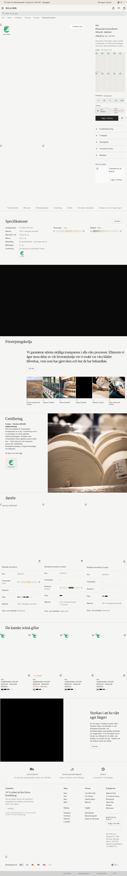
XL (116, 100)
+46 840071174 (111, 846)
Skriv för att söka (11, 13)
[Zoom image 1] (42, 84)
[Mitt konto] (113, 8)
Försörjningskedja (42, 208)
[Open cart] (124, 8)
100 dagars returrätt (104, 2)
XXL (122, 100)
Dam (65, 793)
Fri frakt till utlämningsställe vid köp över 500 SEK (22, 2)
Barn (65, 799)
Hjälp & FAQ (111, 793)
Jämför (69, 208)
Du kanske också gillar (86, 208)
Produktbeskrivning (106, 129)
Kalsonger (28, 18)
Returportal (110, 799)
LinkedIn (67, 822)
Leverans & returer (106, 149)
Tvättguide (103, 135)
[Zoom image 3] (63, 175)
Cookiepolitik (101, 873)
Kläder (10, 18)
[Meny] (2, 8)
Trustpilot (46, 2)
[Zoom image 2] (21, 175)
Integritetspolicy (84, 873)
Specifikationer (12, 208)
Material (88, 802)
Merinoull (26, 208)
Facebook (67, 816)
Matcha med (78, 27)
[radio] (98, 111)
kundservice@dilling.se (114, 844)
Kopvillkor (67, 873)
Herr (3, 18)
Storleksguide (108, 96)
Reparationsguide (91, 816)
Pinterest (67, 819)
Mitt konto (109, 808)
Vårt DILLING (90, 793)
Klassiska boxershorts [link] (48, 18)
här (21, 453)
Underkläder (18, 18)
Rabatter (109, 805)
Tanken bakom (90, 799)
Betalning (102, 155)
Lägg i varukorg (107, 118)
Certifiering (58, 208)
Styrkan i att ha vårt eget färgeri (110, 208)
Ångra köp (109, 802)
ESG (114, 873)
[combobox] (121, 2)
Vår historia (89, 796)
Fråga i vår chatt (114, 823)
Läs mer (117, 221)
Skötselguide (103, 142)
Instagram (67, 813)
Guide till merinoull (92, 819)
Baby (65, 802)
